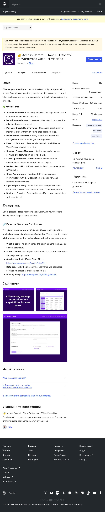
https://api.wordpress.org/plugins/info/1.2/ (25, 263)
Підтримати (86, 455)
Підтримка (97, 72)
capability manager (94, 125)
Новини (6, 450)
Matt (6, 472)
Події (82, 450)
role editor (97, 131)
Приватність (9, 459)
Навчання (58, 446)
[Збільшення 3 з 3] (64, 317)
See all (99, 168)
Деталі (8, 72)
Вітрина (32, 446)
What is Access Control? (14, 378)
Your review (77, 168)
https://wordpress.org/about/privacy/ (39, 274)
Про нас (7, 446)
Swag (83, 459)
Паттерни (33, 459)
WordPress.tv (61, 459)
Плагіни (32, 455)
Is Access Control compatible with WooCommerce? (27, 396)
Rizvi (31, 63)
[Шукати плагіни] (29, 27)
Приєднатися (85, 446)
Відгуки (21, 72)
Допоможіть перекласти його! (74, 19)
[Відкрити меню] (101, 4)
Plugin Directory (9, 11)
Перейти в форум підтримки (86, 192)
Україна (12, 493)
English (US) (97, 119)
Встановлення (39, 72)
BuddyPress (10, 481)
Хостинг (7, 455)
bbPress (8, 477)
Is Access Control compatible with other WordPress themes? (17, 386)
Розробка (56, 72)
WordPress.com (11, 468)
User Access (96, 136)
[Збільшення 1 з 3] (30, 291)
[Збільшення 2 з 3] (64, 291)
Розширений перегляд (83, 143)
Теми (30, 450)
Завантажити (94, 59)
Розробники (60, 455)
